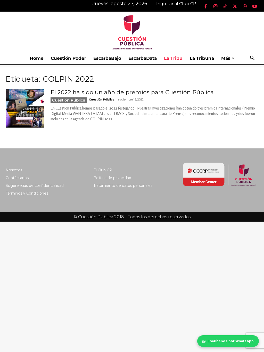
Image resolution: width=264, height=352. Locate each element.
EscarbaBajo (107, 58)
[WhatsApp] (245, 6)
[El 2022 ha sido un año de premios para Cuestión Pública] (25, 108)
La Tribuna (202, 58)
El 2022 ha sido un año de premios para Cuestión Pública (132, 92)
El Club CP (102, 170)
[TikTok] (225, 6)
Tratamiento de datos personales (122, 185)
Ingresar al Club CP (176, 3)
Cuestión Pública (68, 100)
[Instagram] (215, 6)
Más (225, 58)
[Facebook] (205, 6)
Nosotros (14, 170)
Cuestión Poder (68, 58)
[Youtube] (254, 6)
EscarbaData (142, 58)
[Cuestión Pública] (132, 32)
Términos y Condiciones (27, 193)
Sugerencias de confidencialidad (35, 185)
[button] (252, 58)
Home (37, 58)
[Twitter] (235, 6)
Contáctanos (17, 177)
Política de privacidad (112, 177)
